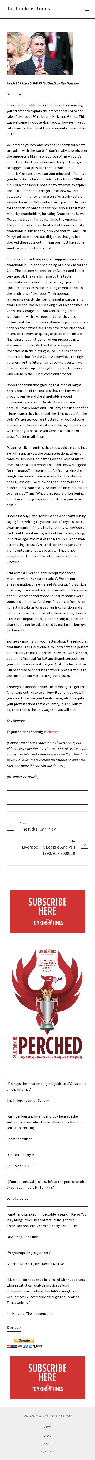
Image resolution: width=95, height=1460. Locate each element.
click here (51, 731)
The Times (54, 105)
